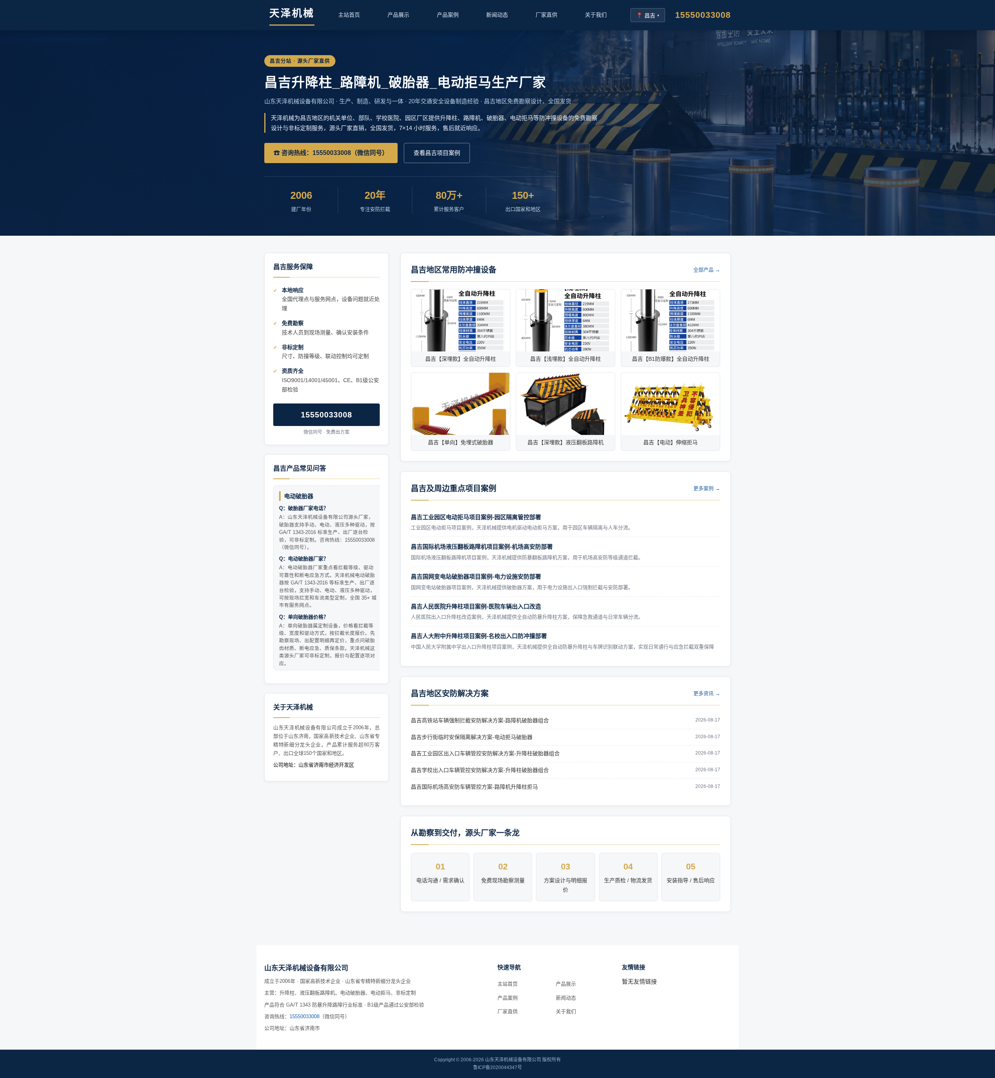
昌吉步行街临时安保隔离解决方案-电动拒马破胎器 (471, 737)
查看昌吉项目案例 (437, 153)
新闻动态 (497, 15)
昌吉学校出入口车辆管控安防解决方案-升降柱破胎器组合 (480, 770)
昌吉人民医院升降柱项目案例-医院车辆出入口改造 (476, 606)
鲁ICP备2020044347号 (497, 1067)
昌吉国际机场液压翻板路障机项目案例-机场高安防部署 (482, 546)
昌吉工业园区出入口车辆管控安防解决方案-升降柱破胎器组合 (485, 753)
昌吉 (647, 15)
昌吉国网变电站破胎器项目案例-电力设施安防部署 (476, 576)
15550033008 (703, 15)
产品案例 (448, 15)
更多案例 (706, 488)
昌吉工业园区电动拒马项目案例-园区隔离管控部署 (476, 517)
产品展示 (398, 15)
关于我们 (596, 15)
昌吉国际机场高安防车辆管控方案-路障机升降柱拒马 (474, 787)
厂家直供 (546, 15)
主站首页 (349, 15)
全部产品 (706, 270)
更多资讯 (706, 693)
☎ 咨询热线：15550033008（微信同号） (331, 153)
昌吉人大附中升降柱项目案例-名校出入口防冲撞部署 (479, 636)
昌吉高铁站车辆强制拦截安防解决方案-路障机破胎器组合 (480, 720)
